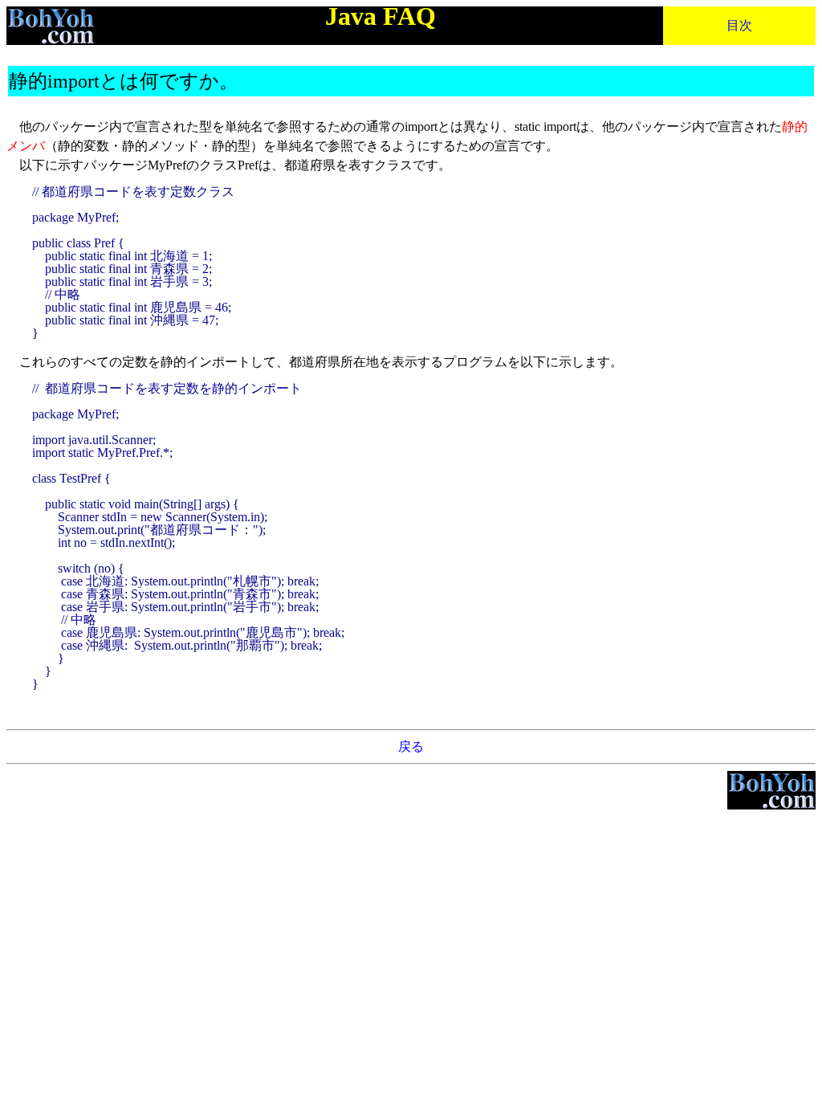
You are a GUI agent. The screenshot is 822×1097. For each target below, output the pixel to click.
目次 (739, 25)
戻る (411, 746)
